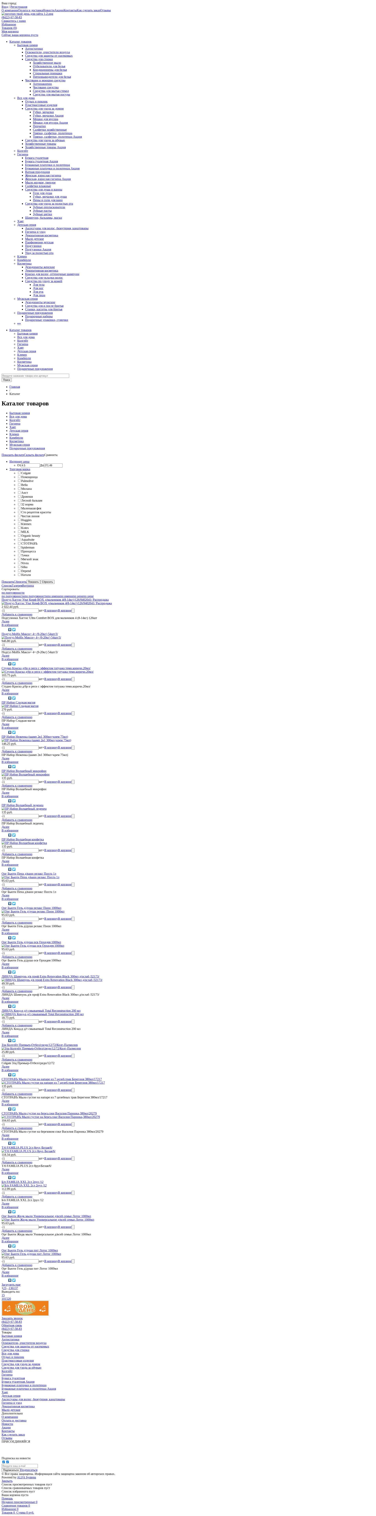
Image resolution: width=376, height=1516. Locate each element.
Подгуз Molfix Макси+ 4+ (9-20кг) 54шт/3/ (30, 634)
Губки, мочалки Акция (48, 115)
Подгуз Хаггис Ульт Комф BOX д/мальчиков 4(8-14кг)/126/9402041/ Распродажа (55, 599)
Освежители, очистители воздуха (47, 52)
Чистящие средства (46, 87)
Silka (24, 567)
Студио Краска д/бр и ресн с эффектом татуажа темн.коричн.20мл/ (46, 668)
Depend (26, 571)
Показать (8, 581)
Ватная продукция (37, 172)
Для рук (38, 291)
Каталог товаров (20, 41)
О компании (10, 10)
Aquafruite (27, 539)
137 (15, 1288)
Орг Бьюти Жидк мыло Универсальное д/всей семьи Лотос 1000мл (46, 1216)
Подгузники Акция (38, 249)
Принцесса (28, 551)
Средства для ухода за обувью (45, 140)
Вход (5, 6)
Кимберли (24, 260)
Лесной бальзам (31, 500)
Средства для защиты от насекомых (49, 55)
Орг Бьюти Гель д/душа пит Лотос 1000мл (30, 1250)
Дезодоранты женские (40, 267)
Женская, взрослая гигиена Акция (48, 179)
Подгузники (33, 246)
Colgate (26, 473)
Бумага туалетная (36, 157)
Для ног (38, 288)
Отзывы (105, 10)
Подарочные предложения (35, 312)
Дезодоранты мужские (40, 302)
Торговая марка (19, 469)
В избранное (10, 625)
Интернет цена (19, 461)
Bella (24, 484)
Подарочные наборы (39, 316)
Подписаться (28, 1470)
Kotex (25, 528)
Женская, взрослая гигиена (43, 175)
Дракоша (27, 496)
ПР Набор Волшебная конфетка (23, 839)
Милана (26, 488)
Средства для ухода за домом (44, 108)
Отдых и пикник (36, 101)
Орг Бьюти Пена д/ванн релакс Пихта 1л (29, 873)
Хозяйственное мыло (47, 62)
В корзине (64, 610)
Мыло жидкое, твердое (40, 182)
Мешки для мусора (45, 119)
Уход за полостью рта (39, 253)
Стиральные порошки (47, 73)
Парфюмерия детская (39, 242)
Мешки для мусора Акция (50, 122)
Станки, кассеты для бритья (43, 309)
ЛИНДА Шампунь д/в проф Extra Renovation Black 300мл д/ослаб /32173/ (50, 976)
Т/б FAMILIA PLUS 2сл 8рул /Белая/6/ (27, 1147)
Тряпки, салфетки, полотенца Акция (57, 136)
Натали (26, 574)
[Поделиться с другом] (4, 629)
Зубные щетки (42, 214)
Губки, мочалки (43, 112)
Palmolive (27, 481)
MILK (25, 531)
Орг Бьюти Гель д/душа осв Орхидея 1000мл (31, 942)
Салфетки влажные (38, 186)
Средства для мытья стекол (51, 91)
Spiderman (27, 547)
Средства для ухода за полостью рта (49, 203)
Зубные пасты (42, 210)
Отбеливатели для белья (49, 66)
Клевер (22, 256)
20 (9, 1298)
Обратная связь (12, 1325)
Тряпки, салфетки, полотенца (52, 133)
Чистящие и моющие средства (45, 80)
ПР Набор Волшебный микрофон (24, 771)
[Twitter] (14, 629)
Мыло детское (34, 239)
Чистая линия (30, 516)
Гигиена (22, 154)
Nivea (25, 563)
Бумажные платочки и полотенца (47, 165)
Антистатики (34, 48)
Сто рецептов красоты (36, 512)
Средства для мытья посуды (51, 94)
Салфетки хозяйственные (50, 129)
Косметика (24, 263)
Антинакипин (42, 84)
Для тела (38, 284)
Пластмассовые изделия (41, 105)
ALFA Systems (26, 1477)
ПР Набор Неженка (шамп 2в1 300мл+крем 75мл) (35, 736)
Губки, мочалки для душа (50, 196)
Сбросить (20, 581)
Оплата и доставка (30, 10)
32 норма (27, 504)
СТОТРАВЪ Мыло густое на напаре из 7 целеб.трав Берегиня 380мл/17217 (52, 1079)
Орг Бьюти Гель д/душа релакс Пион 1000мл (31, 908)
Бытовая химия (27, 45)
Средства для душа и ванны (43, 189)
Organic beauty (30, 535)
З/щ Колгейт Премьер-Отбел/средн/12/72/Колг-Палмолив (40, 1045)
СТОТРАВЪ (29, 543)
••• (19, 323)
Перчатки (39, 126)
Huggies (26, 520)
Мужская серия (27, 298)
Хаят (20, 221)
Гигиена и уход (35, 231)
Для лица (39, 295)
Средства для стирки (39, 59)
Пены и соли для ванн (48, 200)
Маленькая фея (31, 508)
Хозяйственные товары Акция (45, 147)
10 (3, 1298)
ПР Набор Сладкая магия (18, 702)
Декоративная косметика (41, 235)
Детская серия (26, 224)
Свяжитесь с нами (14, 21)
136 (11, 1288)
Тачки (25, 555)
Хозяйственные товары (40, 143)
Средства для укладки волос (44, 277)
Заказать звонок (12, 1318)
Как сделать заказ (88, 10)
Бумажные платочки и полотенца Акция (52, 168)
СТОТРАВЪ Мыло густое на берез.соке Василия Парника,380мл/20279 (49, 1113)
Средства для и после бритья (44, 305)
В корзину (51, 610)
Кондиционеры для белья (50, 69)
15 (3, 1295)
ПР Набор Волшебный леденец (22, 805)
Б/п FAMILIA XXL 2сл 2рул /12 (22, 1182)
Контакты (70, 10)
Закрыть (7, 1481)
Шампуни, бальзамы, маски (43, 217)
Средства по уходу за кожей (43, 281)
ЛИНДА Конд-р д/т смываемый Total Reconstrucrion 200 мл (41, 1010)
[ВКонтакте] (10, 629)
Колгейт (22, 150)
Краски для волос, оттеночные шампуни (52, 274)
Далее (5, 621)
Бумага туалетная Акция (41, 161)
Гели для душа (42, 193)
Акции (59, 10)
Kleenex (26, 524)
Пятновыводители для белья (52, 76)
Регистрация (18, 6)
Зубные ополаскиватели (49, 207)
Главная (14, 386)
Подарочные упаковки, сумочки (46, 320)
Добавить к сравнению (17, 614)
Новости (48, 10)
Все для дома (26, 98)
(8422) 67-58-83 (12, 17)
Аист (24, 492)
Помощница (29, 477)
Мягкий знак (29, 559)
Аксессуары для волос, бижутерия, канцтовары (57, 228)
